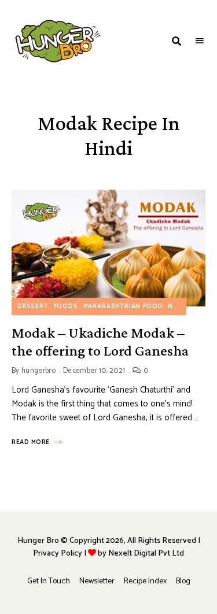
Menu (199, 41)
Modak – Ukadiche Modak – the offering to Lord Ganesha (100, 341)
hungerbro (38, 371)
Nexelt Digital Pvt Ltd (146, 553)
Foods (66, 306)
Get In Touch (48, 581)
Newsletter (97, 581)
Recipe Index (145, 581)
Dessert (33, 306)
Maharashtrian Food (123, 306)
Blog (183, 581)
